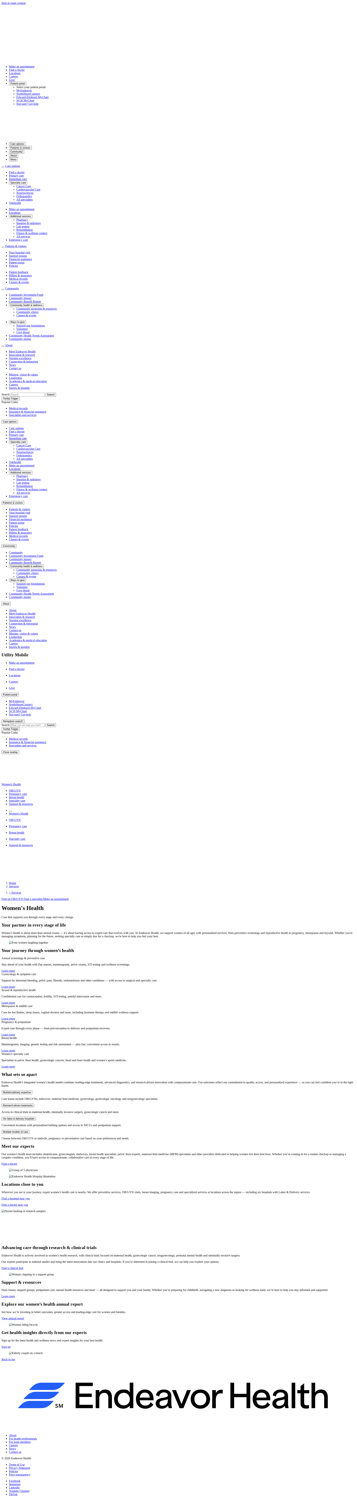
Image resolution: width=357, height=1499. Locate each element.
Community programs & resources (36, 308)
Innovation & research (22, 354)
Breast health (16, 797)
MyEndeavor (24, 90)
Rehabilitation (24, 229)
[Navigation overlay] (10, 811)
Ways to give (17, 322)
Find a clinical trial (12, 1268)
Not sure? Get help (27, 103)
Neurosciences (24, 192)
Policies (13, 265)
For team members (20, 1442)
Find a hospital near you (15, 1198)
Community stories (20, 339)
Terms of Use (17, 1464)
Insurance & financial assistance (27, 411)
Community (16, 151)
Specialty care (18, 182)
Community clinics (27, 312)
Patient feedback (18, 272)
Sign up (6, 1346)
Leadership (15, 377)
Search (5, 394)
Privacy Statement (19, 1467)
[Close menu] (2, 167)
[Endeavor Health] (178, 137)
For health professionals (23, 1438)
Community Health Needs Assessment (31, 335)
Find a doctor (17, 69)
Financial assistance (20, 259)
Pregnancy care (18, 794)
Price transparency (19, 1474)
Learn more (8, 970)
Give (12, 79)
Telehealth (15, 202)
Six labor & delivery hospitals (18, 1118)
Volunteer (22, 328)
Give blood (23, 332)
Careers (13, 76)
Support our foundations (30, 325)
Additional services (20, 216)
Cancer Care (23, 186)
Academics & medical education (28, 381)
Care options (17, 144)
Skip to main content (13, 3)
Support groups (18, 255)
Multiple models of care (15, 1131)
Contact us (15, 368)
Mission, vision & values (23, 374)
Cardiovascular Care (28, 189)
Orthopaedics (24, 196)
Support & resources (21, 804)
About (13, 155)
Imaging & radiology (28, 223)
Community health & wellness (26, 305)
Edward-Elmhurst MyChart (32, 97)
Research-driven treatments (18, 1105)
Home (12, 883)
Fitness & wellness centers (31, 233)
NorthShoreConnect (28, 93)
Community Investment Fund (26, 294)
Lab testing (22, 226)
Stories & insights (19, 388)
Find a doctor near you (14, 1204)
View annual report (12, 1318)
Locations (14, 73)
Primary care (16, 175)
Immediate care (18, 179)
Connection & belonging (23, 361)
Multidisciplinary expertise (17, 1092)
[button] (8, 1359)
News (12, 364)
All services (23, 236)
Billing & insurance (20, 275)
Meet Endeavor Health (22, 351)
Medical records (18, 278)
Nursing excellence (20, 358)
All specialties (24, 199)
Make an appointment (21, 66)
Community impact (20, 298)
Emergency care (18, 239)
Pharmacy (22, 219)
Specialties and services (22, 415)
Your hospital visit (19, 252)
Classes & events (19, 282)
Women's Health (11, 784)
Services (14, 886)
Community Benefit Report (25, 301)
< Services (15, 892)
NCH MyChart (25, 100)
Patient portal (17, 83)
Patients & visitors (20, 147)
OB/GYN (15, 790)
